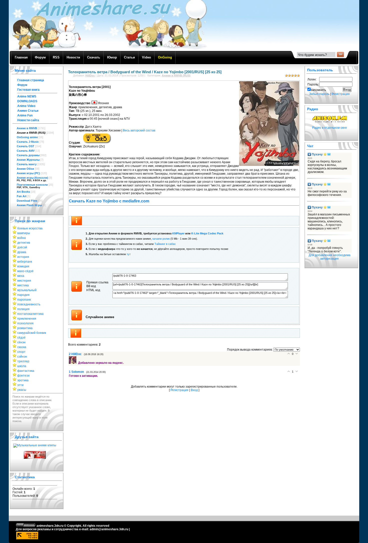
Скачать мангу (27, 164)
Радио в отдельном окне (329, 127)
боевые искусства (30, 228)
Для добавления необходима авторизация (329, 256)
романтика (25, 328)
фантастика (25, 371)
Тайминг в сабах (165, 243)
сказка (21, 347)
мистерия (24, 280)
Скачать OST (25, 146)
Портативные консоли (32, 184)
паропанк (24, 299)
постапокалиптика (30, 314)
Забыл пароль (319, 94)
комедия (23, 266)
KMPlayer (178, 233)
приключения (26, 318)
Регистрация (179, 390)
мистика (23, 285)
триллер (23, 361)
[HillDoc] (73, 363)
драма (21, 252)
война (21, 238)
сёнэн (21, 342)
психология (25, 323)
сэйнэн (22, 356)
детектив (23, 242)
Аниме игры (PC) (28, 173)
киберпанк (24, 261)
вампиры (23, 233)
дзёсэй (22, 247)
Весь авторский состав (139, 130)
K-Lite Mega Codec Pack (207, 233)
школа (21, 366)
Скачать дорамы (28, 155)
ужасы (21, 390)
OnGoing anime (27, 137)
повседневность (28, 304)
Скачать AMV (26, 150)
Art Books (23, 191)
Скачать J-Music (28, 141)
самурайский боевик (31, 333)
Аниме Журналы (28, 159)
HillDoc (90, 75)
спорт (21, 352)
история (23, 257)
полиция (23, 309)
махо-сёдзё (25, 271)
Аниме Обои (25, 168)
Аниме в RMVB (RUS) (31, 132)
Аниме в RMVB (27, 128)
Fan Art (22, 196)
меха (20, 276)
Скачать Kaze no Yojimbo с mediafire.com (109, 201)
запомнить (318, 90)
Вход (194, 390)
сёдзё (21, 337)
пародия (23, 295)
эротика (23, 380)
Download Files (27, 200)
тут (129, 254)
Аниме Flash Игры (29, 205)
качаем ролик (161, 238)
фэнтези (23, 375)
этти (20, 385)
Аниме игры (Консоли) (32, 177)
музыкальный (27, 290)
